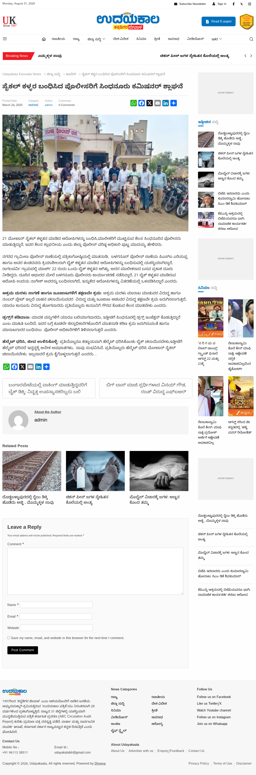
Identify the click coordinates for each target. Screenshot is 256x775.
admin (49, 105)
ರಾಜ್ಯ (76, 39)
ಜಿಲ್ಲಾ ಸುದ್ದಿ (94, 40)
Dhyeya (100, 764)
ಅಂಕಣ (115, 724)
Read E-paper (221, 22)
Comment (15, 545)
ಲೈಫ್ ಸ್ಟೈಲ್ (118, 731)
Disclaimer (244, 764)
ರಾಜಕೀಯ (58, 39)
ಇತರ (215, 40)
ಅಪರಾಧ (173, 39)
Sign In (221, 4)
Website (13, 628)
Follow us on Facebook (214, 697)
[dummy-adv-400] (226, 93)
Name (13, 605)
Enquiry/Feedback (170, 751)
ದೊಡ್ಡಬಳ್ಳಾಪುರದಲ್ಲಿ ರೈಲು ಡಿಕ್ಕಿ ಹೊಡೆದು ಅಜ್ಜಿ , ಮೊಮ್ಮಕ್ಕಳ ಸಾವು (28, 500)
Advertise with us (141, 751)
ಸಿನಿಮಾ (141, 39)
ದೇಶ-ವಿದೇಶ (120, 39)
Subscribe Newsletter (192, 4)
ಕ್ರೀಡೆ (157, 39)
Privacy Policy (199, 764)
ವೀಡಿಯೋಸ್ (195, 39)
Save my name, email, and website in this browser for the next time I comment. (67, 638)
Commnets (65, 101)
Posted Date (9, 101)
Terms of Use (222, 764)
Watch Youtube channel (214, 711)
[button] (4, 39)
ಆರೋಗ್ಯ (157, 724)
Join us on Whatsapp (212, 724)
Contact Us (196, 751)
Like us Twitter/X (209, 704)
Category (33, 101)
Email (12, 617)
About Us (117, 751)
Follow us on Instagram (214, 718)
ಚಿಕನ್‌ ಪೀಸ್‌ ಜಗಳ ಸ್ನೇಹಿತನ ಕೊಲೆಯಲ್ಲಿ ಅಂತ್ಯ (72, 56)
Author (48, 101)
